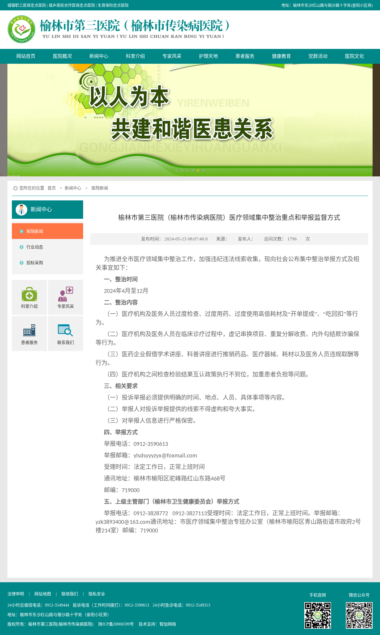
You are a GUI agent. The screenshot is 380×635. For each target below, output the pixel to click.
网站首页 (25, 56)
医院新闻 (99, 188)
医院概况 (62, 56)
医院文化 (354, 56)
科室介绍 (135, 56)
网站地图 (42, 594)
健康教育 (281, 56)
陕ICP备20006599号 (116, 624)
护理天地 (208, 56)
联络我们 (69, 594)
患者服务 (244, 56)
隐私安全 (96, 594)
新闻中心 (98, 56)
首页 (52, 188)
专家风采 (171, 56)
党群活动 (317, 56)
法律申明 (15, 594)
